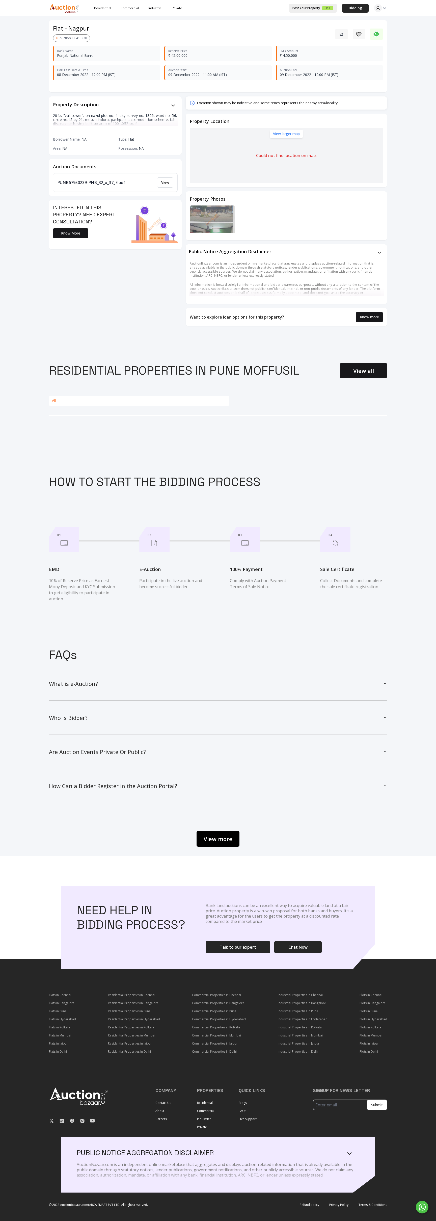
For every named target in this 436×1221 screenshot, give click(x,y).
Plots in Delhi (369, 1051)
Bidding (355, 8)
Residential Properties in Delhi (129, 1051)
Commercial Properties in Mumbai (216, 1035)
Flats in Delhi (58, 1051)
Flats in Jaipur (58, 1043)
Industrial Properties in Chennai (300, 995)
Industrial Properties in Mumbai (300, 1035)
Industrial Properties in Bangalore (302, 1003)
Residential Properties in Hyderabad (134, 1019)
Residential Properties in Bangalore (133, 1003)
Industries (204, 1119)
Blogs (243, 1103)
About (159, 1111)
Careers (161, 1119)
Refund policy (309, 1205)
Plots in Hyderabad (373, 1019)
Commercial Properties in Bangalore (218, 1003)
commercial (130, 8)
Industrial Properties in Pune (298, 1011)
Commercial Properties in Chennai (216, 995)
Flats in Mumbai (60, 1035)
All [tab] (54, 400)
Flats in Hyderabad (62, 1019)
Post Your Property (311, 8)
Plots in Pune (369, 1011)
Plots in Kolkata (370, 1027)
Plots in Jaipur (369, 1043)
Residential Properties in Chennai (131, 995)
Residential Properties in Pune (129, 1011)
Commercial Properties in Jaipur (215, 1043)
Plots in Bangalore (373, 1003)
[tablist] (139, 401)
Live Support (248, 1119)
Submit (377, 1104)
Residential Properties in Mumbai (131, 1035)
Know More (70, 233)
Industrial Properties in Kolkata (300, 1027)
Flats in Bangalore (61, 1003)
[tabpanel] (218, 415)
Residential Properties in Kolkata (131, 1027)
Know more (369, 317)
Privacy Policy (338, 1205)
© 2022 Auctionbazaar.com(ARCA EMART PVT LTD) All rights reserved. (98, 1205)
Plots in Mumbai (371, 1035)
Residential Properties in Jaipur (130, 1043)
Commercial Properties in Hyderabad (219, 1019)
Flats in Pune (58, 1011)
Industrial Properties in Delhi (298, 1051)
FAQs (242, 1111)
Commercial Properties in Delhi (214, 1051)
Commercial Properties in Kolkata (216, 1027)
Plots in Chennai (371, 995)
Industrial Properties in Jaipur (298, 1043)
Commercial (205, 1111)
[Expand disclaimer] (173, 105)
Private (177, 8)
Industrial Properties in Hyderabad (303, 1019)
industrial (155, 8)
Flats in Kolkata (59, 1027)
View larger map (286, 133)
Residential (205, 1103)
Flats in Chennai (60, 995)
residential (102, 8)
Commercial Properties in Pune (214, 1011)
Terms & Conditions (373, 1205)
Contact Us (163, 1103)
